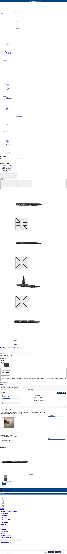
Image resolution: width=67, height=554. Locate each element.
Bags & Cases (6, 139)
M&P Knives (8, 87)
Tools (6, 109)
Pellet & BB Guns (8, 53)
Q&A (1, 383)
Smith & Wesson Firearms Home (10, 511)
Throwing (7, 89)
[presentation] (8, 423)
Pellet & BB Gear (8, 52)
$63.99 (1, 356)
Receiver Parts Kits (8, 152)
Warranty (4, 515)
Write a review (9, 355)
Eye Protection (8, 132)
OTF (6, 86)
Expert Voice (5, 522)
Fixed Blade (7, 85)
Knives (5, 83)
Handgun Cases (8, 140)
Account (4, 529)
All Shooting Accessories (7, 124)
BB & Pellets (6, 51)
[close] (25, 183)
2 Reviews (9, 386)
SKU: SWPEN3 (2, 353)
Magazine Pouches (8, 143)
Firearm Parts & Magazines (5, 542)
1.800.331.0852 (9, 167)
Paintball (5, 60)
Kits (4, 151)
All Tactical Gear (6, 76)
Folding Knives (8, 84)
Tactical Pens (8, 107)
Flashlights (5, 96)
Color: (3, 362)
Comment (63, 432)
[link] (3, 386)
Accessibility (5, 517)
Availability (2, 374)
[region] (33, 552)
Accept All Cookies (58, 552)
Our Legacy (5, 513)
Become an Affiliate (6, 519)
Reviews (1, 384)
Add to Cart (4, 483)
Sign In (1, 188)
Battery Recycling (6, 537)
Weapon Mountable (8, 98)
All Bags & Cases (8, 144)
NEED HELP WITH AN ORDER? (11, 540)
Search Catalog (3, 179)
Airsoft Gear (7, 43)
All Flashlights (8, 99)
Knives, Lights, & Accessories (5, 543)
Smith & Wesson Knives (9, 88)
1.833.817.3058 (8, 165)
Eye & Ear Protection (7, 131)
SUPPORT (3, 524)
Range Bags (7, 142)
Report (12, 430)
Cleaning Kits (8, 153)
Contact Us (4, 526)
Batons (7, 108)
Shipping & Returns (7, 535)
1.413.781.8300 (11, 169)
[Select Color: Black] (6, 367)
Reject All (51, 552)
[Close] (66, 552)
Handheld (7, 97)
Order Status (5, 531)
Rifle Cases (7, 141)
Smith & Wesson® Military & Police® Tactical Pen (9, 481)
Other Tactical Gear (7, 106)
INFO (2, 509)
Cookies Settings (45, 552)
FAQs (3, 533)
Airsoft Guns (8, 44)
